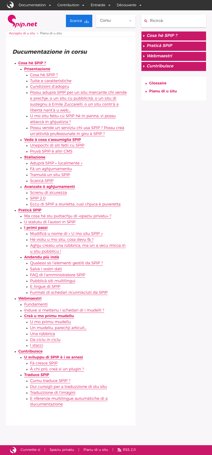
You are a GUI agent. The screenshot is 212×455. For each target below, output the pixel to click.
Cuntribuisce (30, 352)
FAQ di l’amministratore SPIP (57, 275)
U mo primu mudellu (50, 322)
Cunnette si (30, 450)
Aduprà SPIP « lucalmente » (56, 163)
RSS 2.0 (129, 450)
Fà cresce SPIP (43, 363)
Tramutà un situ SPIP (50, 175)
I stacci (36, 346)
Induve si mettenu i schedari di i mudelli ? (64, 311)
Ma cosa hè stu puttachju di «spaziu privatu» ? (67, 216)
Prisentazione (37, 69)
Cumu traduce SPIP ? (50, 381)
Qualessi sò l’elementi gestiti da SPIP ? (66, 263)
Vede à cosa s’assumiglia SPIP (52, 140)
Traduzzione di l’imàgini (52, 393)
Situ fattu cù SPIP (13, 450)
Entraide (98, 5)
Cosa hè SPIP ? (32, 63)
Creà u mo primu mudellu (49, 316)
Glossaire (157, 83)
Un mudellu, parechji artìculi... (58, 328)
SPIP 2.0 (38, 199)
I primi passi (36, 228)
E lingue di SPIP (45, 287)
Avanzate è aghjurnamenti (49, 187)
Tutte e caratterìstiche (50, 81)
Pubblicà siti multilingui (52, 281)
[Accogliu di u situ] (22, 21)
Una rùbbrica (42, 334)
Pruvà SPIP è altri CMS (51, 152)
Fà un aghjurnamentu (51, 169)
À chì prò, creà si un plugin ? (57, 369)
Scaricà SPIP (41, 181)
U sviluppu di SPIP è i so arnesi (53, 358)
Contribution (68, 5)
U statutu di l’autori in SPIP (49, 222)
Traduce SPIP (36, 375)
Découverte (127, 5)
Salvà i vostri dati (46, 269)
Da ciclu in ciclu (45, 340)
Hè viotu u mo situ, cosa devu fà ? (61, 240)
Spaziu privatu (62, 450)
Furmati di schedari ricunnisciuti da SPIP (69, 293)
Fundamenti (36, 305)
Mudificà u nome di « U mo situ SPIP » (66, 234)
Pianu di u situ (163, 91)
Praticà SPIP (30, 210)
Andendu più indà (41, 257)
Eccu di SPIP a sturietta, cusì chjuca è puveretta (75, 204)
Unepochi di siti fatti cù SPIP (57, 146)
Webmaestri (30, 299)
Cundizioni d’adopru (49, 87)
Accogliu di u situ (22, 33)
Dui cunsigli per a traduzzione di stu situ (68, 387)
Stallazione (34, 157)
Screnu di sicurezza (48, 193)
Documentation (32, 5)
